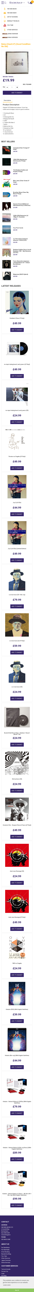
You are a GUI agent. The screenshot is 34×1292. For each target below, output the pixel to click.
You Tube (10, 25)
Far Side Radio (12, 13)
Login (2, 1273)
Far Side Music (12, 9)
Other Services (12, 29)
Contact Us (4, 1271)
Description (7, 100)
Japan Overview (12, 33)
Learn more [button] (7, 1285)
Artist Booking (12, 17)
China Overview (12, 37)
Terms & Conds (5, 1269)
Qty (3, 87)
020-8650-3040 (5, 1239)
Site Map (4, 1275)
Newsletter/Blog (13, 21)
